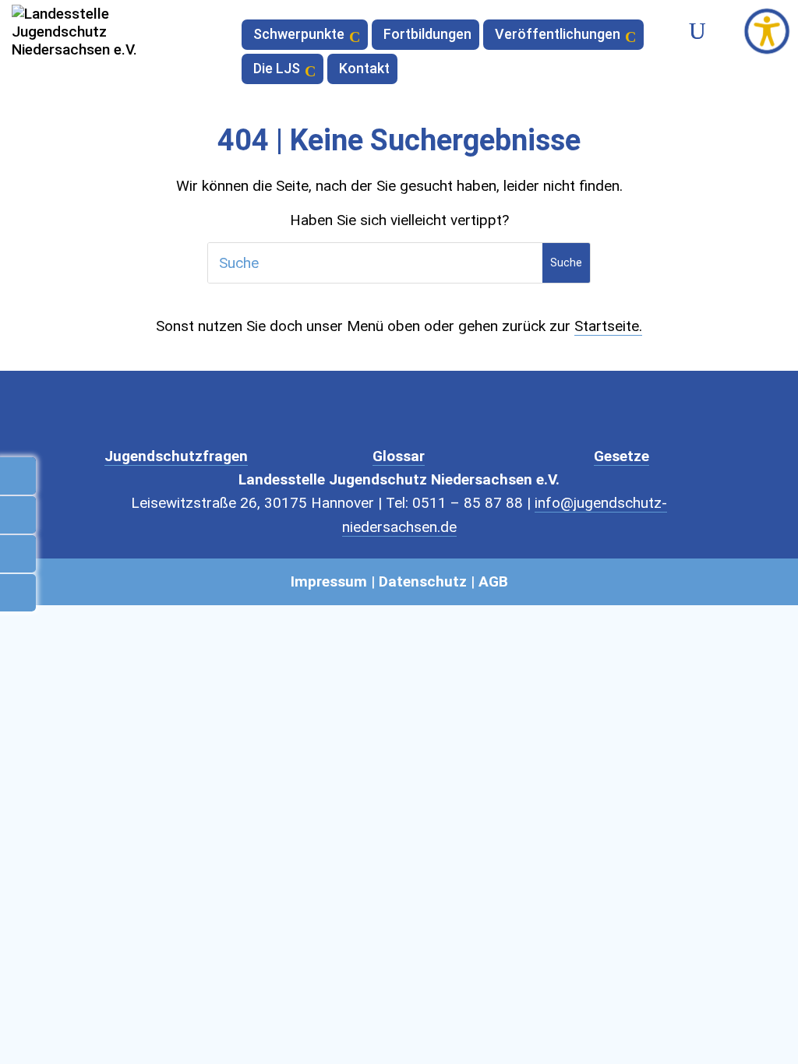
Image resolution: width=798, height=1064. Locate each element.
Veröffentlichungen (557, 35)
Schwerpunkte (298, 35)
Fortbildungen (427, 35)
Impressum (329, 581)
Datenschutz (423, 581)
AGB (493, 581)
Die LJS (276, 69)
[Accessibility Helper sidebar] (767, 31)
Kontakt (364, 69)
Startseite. (608, 326)
